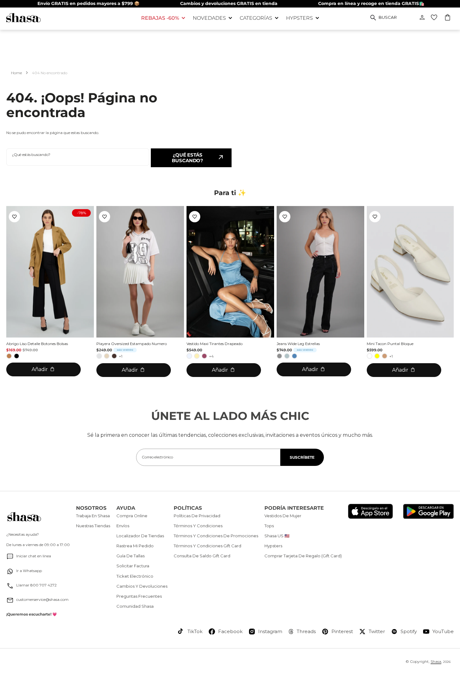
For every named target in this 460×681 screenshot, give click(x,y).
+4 (211, 356)
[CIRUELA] (204, 356)
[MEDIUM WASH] (294, 356)
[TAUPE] (384, 356)
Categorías (256, 18)
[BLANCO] (369, 356)
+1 (120, 356)
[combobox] (77, 157)
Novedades (209, 18)
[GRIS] (279, 356)
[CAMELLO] (9, 356)
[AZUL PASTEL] (189, 356)
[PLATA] (99, 356)
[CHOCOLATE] (114, 356)
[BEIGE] (107, 356)
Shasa (436, 661)
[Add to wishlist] (14, 216)
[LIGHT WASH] (287, 356)
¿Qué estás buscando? (187, 157)
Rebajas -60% (160, 18)
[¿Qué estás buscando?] (373, 18)
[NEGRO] (16, 356)
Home (16, 72)
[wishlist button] (434, 17)
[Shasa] (69, 18)
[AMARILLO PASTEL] (197, 356)
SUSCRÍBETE (302, 457)
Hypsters (299, 18)
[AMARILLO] (377, 356)
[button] (448, 18)
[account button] (422, 17)
